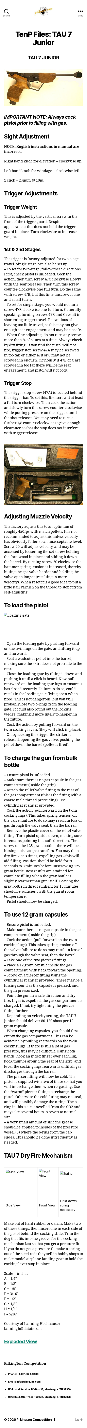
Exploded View (20, 1341)
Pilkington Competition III (36, 1420)
